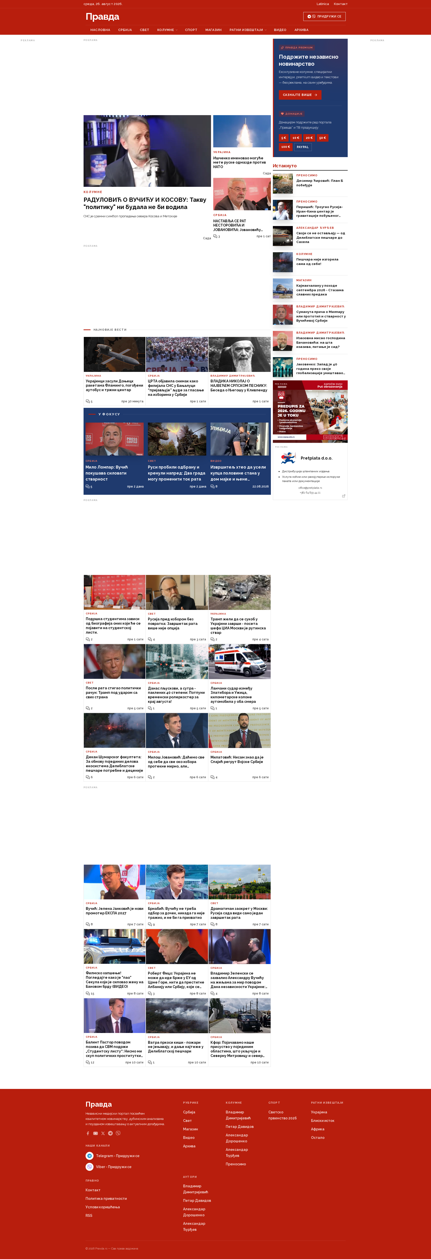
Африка (317, 1129)
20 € (309, 138)
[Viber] (118, 1133)
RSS (89, 1216)
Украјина (319, 1112)
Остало (317, 1138)
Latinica (323, 4)
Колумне (165, 30)
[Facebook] (88, 1133)
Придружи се (329, 16)
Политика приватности (106, 1199)
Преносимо (236, 1164)
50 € (322, 138)
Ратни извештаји (246, 30)
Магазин (214, 30)
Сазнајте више (297, 95)
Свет (144, 30)
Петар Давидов (240, 1127)
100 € (285, 147)
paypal (303, 147)
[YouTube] (95, 1133)
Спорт (191, 30)
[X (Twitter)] (103, 1133)
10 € (296, 138)
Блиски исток (322, 1121)
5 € (283, 138)
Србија (125, 30)
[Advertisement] (41, 118)
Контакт (341, 4)
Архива (302, 30)
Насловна (100, 30)
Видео (280, 30)
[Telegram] (110, 1133)
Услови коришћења (103, 1207)
